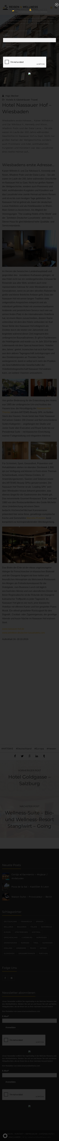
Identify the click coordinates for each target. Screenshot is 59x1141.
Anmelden (11, 47)
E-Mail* (6, 35)
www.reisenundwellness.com (29, 31)
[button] (5, 1136)
